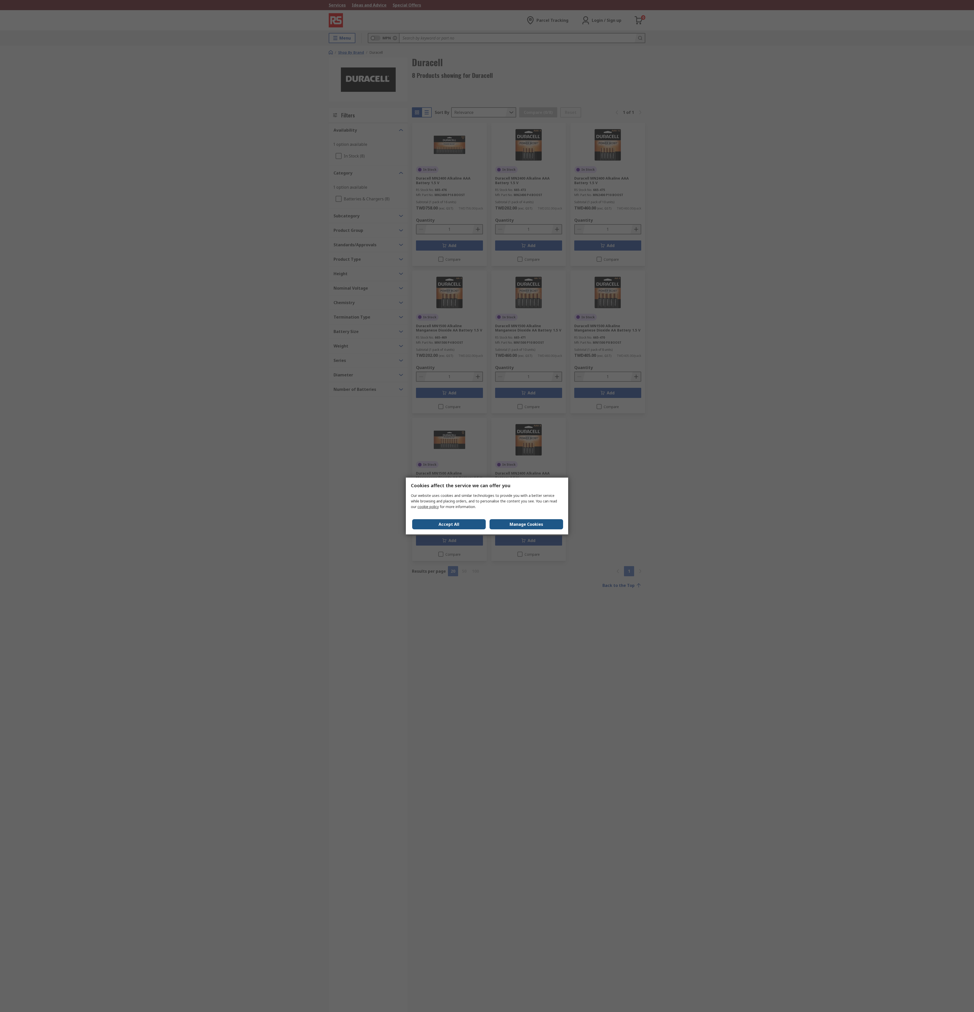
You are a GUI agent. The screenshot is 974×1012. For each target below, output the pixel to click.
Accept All (449, 524)
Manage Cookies (526, 524)
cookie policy (428, 506)
